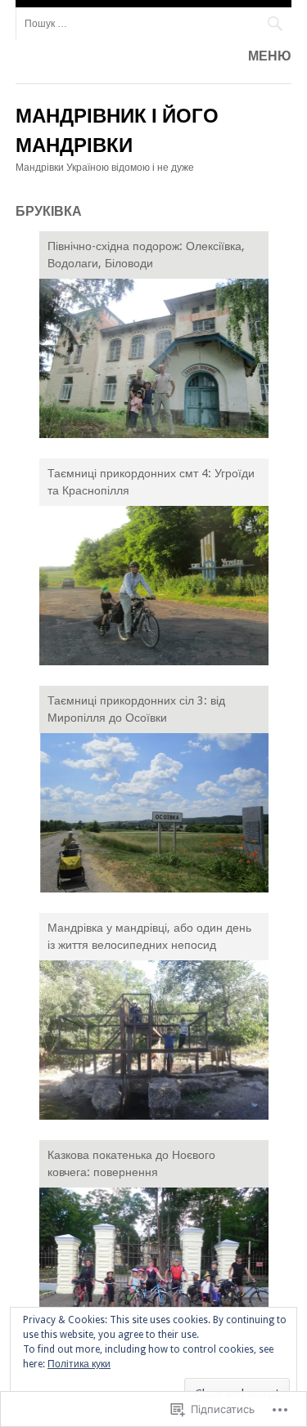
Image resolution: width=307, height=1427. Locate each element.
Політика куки (79, 1364)
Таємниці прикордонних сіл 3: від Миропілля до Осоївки (136, 709)
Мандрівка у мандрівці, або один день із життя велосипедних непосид (149, 936)
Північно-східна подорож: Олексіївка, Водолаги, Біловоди (146, 254)
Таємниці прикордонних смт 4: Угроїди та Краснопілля (151, 482)
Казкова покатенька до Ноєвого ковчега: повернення (131, 1163)
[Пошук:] (154, 23)
